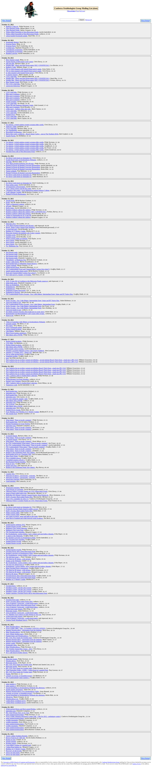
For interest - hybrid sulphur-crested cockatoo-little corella (25, 125)
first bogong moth (11, 252)
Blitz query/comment (13, 94)
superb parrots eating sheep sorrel (17, 271)
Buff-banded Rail (11, 391)
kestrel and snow (11, 465)
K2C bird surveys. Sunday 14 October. (18, 275)
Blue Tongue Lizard (12, 60)
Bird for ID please (12, 574)
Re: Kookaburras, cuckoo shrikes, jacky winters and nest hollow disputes (30, 534)
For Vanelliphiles (11, 130)
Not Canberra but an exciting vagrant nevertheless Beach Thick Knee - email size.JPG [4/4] (36, 372)
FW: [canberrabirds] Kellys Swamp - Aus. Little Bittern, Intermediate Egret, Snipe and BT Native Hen (39, 294)
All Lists (82, 11)
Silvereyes (9, 697)
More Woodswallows (13, 626)
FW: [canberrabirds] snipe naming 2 (17, 677)
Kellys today (10, 208)
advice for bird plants (13, 753)
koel (7, 358)
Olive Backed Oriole (12, 28)
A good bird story (11, 229)
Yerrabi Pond (10, 200)
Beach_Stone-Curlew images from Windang (20, 227)
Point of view (10, 464)
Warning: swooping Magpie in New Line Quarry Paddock (25, 350)
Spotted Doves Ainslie (13, 410)
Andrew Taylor (136, 764)
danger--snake (10, 643)
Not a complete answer (13, 458)
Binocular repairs (11, 611)
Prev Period (6, 20)
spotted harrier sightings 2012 (15, 525)
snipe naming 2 (11, 684)
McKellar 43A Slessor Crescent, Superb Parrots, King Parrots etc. (27, 495)
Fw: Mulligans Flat (12, 246)
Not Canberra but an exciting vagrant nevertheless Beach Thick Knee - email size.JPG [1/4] (36, 374)
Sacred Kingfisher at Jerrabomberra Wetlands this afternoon (25, 688)
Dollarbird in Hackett (13, 292)
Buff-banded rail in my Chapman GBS (18, 454)
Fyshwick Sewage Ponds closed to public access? (22, 509)
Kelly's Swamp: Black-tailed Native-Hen (19, 497)
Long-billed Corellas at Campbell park (18, 745)
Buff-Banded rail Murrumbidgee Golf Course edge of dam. (25, 313)
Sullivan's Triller (11, 126)
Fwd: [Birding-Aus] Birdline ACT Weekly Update (22, 412)
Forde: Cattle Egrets (12, 262)
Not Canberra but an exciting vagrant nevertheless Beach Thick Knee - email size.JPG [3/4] (36, 368)
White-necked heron (12, 267)
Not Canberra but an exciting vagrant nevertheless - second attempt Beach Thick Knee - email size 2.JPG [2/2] (42, 360)
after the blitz (10, 63)
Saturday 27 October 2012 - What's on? (19, 352)
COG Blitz (9, 343)
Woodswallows (11, 661)
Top (78, 11)
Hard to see (9, 315)
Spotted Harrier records (13, 526)
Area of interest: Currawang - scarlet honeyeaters (22, 603)
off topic (8, 206)
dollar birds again (11, 283)
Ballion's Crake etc (12, 26)
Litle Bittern (10, 331)
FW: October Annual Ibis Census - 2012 (19, 649)
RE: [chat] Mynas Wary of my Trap (17, 713)
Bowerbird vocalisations (14, 132)
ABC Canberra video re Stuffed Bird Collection (21, 376)
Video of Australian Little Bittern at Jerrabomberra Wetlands (25, 322)
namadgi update (11, 324)
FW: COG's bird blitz (13, 84)
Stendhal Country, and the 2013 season (18, 588)
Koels (8, 202)
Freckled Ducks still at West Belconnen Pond (20, 551)
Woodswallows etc (12, 699)
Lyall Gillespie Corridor (13, 192)
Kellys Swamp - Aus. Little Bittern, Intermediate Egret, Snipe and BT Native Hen (32, 300)
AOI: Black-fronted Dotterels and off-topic (20, 163)
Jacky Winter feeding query (15, 634)
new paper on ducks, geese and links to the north (22, 516)
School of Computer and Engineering (24, 762)
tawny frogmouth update (14, 327)
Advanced (88, 20)
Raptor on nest (10, 740)
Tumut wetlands (11, 171)
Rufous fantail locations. (14, 329)
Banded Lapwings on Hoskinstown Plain (19, 553)
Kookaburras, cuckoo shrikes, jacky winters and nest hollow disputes (28, 566)
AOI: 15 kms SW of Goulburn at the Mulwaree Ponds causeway (27, 281)
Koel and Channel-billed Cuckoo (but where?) (21, 273)
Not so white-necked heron (15, 354)
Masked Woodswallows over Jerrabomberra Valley (22, 691)
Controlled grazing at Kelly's (15, 460)
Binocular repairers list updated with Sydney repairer (23, 233)
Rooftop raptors (11, 743)
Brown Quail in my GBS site (15, 738)
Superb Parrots (11, 136)
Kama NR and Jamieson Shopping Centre (19, 105)
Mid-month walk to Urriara (15, 349)
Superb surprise (11, 741)
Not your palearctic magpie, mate (17, 399)
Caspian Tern (10, 474)
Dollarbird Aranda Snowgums (16, 290)
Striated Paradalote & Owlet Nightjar (18, 424)
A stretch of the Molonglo (14, 536)
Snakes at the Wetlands (13, 561)
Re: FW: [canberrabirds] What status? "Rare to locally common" (27, 443)
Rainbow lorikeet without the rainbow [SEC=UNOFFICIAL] (26, 212)
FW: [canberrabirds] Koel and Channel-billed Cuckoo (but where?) (28, 269)
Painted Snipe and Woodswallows (17, 636)
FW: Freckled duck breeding (15, 532)
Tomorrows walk (11, 385)
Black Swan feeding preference (16, 333)
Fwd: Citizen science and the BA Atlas (18, 188)
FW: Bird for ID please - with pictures (18, 559)
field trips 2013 (11, 224)
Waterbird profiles (12, 356)
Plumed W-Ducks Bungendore (16, 194)
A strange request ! (12, 75)
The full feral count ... (13, 557)
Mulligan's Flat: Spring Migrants (16, 528)
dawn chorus (10, 240)
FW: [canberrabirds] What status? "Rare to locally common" (25, 447)
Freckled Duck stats (12, 600)
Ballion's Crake (11, 67)
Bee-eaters (9, 325)
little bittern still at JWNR (14, 335)
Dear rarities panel (12, 185)
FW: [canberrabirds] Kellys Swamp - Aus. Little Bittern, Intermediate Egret (30, 304)
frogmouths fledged (12, 42)
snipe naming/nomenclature (15, 714)
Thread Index (71, 11)
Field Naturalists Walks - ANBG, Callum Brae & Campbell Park (27, 670)
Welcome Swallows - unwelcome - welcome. (20, 476)
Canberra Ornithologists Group (110, 762)
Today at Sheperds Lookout (15, 204)
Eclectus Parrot (11, 44)
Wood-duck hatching (13, 479)
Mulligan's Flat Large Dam (14, 530)
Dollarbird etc (10, 287)
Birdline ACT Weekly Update (15, 231)
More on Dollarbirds (12, 285)
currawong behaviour (13, 86)
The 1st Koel (10, 404)
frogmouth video (11, 645)
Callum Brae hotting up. (14, 747)
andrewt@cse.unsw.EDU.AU (9, 765)
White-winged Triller (12, 513)
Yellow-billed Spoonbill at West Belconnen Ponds (22, 32)
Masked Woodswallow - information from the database (24, 630)
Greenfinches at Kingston (14, 50)
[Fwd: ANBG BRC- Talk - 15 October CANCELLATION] (25, 628)
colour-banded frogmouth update (16, 36)
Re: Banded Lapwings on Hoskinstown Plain (20, 538)
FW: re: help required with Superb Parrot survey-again (23, 69)
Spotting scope (11, 235)
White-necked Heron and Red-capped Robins (21, 709)
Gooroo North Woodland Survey (16, 620)
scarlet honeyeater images (14, 609)
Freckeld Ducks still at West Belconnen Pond (20, 576)
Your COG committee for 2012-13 (17, 499)
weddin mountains (12, 720)
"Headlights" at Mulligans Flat (16, 260)
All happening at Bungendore (15, 187)
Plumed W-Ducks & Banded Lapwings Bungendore (23, 165)
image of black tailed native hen (16, 493)
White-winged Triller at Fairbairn (16, 238)
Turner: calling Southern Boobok (16, 736)
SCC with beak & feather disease (17, 652)
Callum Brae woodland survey (16, 701)
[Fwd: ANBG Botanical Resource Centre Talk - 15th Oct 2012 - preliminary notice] (33, 716)
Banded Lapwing (11, 53)
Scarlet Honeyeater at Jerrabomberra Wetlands (21, 160)
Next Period (145, 20)
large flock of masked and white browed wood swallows (24, 518)
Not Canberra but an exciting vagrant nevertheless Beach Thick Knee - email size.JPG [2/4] (36, 370)
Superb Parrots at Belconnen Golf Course (19, 62)
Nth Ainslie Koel (11, 414)
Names (8, 674)
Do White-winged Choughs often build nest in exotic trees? (25, 312)
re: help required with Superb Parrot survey (20, 73)
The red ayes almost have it (15, 564)
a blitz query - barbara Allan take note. (18, 109)
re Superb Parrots (11, 436)
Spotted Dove (10, 114)
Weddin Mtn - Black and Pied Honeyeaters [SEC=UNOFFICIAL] (27, 65)
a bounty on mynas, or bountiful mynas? (19, 676)
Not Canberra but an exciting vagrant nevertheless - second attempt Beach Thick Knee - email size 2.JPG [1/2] (42, 362)
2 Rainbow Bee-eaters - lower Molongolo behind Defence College (27, 190)
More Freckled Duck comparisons (17, 568)
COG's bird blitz (11, 76)
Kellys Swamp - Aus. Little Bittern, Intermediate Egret (23, 306)
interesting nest (11, 393)
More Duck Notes (12, 456)
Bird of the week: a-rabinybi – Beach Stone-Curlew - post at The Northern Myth (32, 134)
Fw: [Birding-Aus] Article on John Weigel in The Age (23, 614)
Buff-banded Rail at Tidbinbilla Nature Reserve (21, 263)
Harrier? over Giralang (13, 381)
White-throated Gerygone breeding (17, 379)
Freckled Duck (11, 586)
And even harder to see (13, 302)
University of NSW (8, 762)
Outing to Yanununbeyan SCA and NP (18, 215)
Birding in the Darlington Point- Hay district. (20, 452)
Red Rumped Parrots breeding (16, 462)
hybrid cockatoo (11, 101)
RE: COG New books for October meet (19, 638)
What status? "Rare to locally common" (19, 420)
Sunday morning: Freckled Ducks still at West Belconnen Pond (26, 593)
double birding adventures (14, 689)
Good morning (11, 481)
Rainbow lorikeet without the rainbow (18, 210)
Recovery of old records (14, 751)
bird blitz (9, 162)
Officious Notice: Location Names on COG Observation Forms (26, 491)
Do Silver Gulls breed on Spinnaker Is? (19, 158)
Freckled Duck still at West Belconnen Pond (20, 151)
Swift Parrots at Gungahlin (14, 489)
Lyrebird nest (10, 48)
